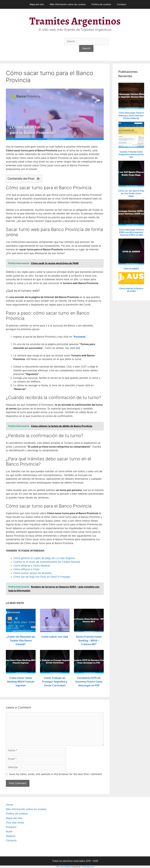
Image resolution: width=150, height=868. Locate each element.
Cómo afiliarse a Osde (26, 569)
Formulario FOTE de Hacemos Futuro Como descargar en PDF (88, 681)
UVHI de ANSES (131, 268)
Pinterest (11, 827)
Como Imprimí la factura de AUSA (131, 289)
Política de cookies (101, 4)
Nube (9, 831)
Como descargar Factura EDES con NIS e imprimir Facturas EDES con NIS (131, 232)
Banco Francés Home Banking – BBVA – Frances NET (89, 640)
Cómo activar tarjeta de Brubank (32, 573)
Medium (10, 836)
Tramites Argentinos (75, 21)
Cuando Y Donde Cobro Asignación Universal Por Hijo (131, 154)
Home (9, 804)
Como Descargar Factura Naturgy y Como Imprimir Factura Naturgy (131, 115)
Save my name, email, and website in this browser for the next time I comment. (56, 774)
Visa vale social (15, 822)
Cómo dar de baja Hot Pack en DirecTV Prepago (41, 576)
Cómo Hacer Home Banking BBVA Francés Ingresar (20, 681)
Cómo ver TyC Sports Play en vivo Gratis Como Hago (131, 193)
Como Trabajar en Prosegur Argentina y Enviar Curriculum (54, 681)
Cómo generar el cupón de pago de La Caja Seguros (44, 558)
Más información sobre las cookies (68, 4)
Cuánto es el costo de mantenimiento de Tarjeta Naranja (46, 561)
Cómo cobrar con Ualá (54, 636)
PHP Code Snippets (63, 867)
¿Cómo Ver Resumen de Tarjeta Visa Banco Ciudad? (21, 640)
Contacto (121, 4)
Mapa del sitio (37, 4)
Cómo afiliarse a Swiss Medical (31, 565)
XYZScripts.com (88, 867)
